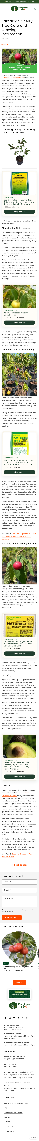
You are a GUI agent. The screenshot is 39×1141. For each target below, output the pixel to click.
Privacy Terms (9, 1131)
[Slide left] (15, 977)
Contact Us (8, 1126)
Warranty (8, 1117)
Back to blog (21, 865)
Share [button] (5, 44)
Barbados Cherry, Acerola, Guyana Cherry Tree (18, 967)
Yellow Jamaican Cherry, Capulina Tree (16, 314)
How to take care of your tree (16, 1103)
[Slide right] (24, 977)
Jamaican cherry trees (14, 78)
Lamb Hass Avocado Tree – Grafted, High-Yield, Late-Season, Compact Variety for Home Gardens (18, 765)
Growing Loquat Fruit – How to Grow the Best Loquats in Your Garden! (19, 536)
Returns (7, 1122)
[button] (4, 8)
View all (19, 982)
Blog (5, 1108)
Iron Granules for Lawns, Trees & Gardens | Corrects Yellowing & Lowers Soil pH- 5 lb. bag (19, 202)
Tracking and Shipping (13, 1112)
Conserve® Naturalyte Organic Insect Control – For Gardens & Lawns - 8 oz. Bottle (19, 643)
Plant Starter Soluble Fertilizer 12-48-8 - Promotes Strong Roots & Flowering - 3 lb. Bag (18, 462)
